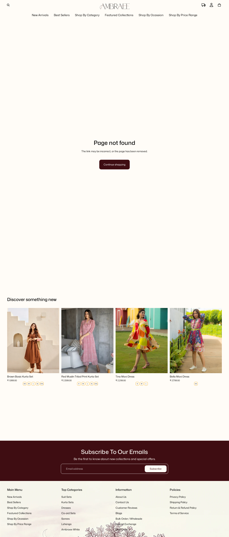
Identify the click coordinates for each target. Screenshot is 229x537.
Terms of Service (179, 513)
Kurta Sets (67, 502)
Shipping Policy (178, 502)
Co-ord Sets (68, 513)
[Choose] (53, 367)
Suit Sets (66, 497)
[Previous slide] (12, 341)
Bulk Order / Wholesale (129, 518)
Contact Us (122, 502)
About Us (121, 497)
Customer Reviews (126, 507)
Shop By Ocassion (17, 518)
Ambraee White (70, 529)
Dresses (66, 507)
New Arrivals (14, 497)
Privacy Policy (178, 497)
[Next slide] (53, 341)
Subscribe (156, 468)
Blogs (119, 513)
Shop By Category (17, 507)
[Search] (8, 5)
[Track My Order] (203, 5)
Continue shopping (114, 164)
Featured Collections (19, 513)
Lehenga (66, 524)
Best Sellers (14, 502)
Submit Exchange (126, 524)
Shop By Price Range (19, 524)
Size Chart (122, 529)
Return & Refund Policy (183, 507)
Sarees (65, 518)
